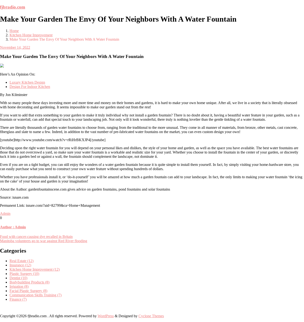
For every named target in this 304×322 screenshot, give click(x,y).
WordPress (106, 316)
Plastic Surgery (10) (24, 274)
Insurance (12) (20, 265)
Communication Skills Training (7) (36, 295)
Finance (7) (18, 299)
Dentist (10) (18, 278)
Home (14, 31)
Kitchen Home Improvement (31, 35)
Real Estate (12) (21, 261)
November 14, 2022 (15, 47)
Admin (5, 213)
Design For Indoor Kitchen (30, 87)
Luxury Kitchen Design (27, 82)
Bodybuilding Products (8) (29, 282)
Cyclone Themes (151, 316)
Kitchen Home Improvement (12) (35, 269)
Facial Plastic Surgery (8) (28, 291)
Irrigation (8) (19, 286)
